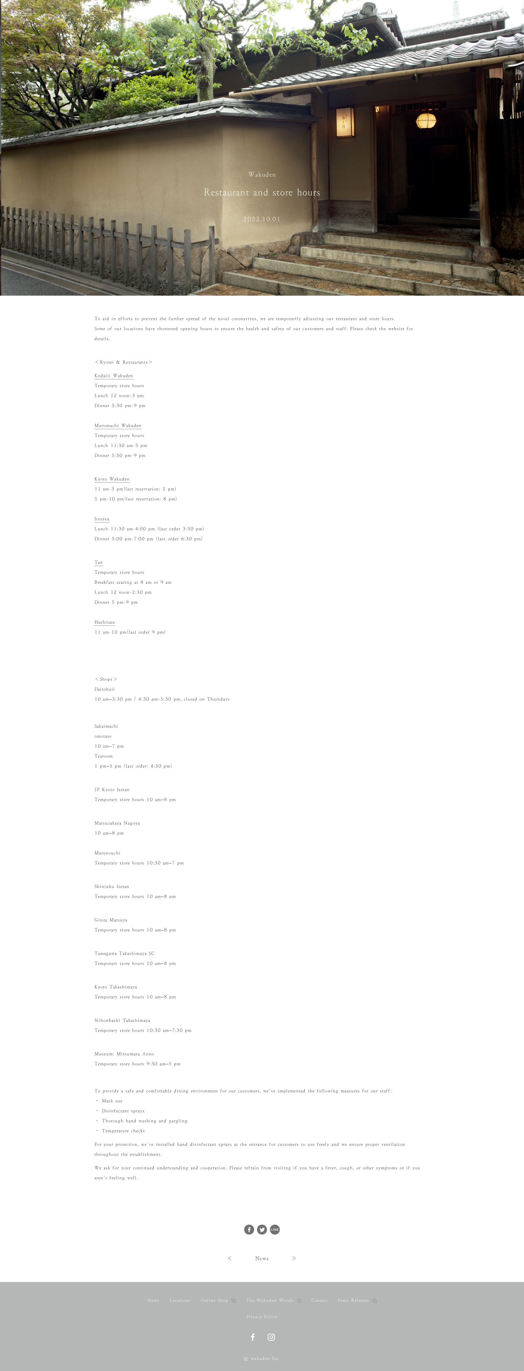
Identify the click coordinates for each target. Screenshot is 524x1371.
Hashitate (104, 621)
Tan (98, 562)
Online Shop (214, 1300)
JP (488, 14)
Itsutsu (102, 518)
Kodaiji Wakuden (113, 375)
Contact (320, 1300)
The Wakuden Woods (270, 1300)
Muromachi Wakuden (118, 425)
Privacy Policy (262, 1316)
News (262, 1258)
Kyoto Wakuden (112, 478)
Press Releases (353, 1300)
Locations (180, 1300)
